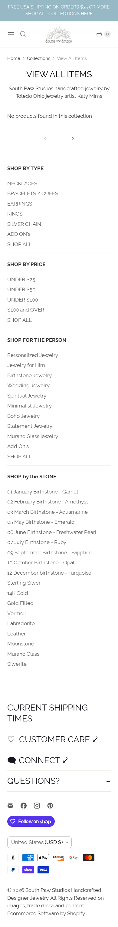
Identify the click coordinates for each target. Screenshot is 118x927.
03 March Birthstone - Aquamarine (47, 512)
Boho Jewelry (23, 416)
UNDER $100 (22, 300)
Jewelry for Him (26, 365)
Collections (38, 58)
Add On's (18, 446)
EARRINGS (19, 204)
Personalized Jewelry (32, 355)
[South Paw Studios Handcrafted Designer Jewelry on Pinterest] (54, 805)
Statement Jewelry (29, 426)
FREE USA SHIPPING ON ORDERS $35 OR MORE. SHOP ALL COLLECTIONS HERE (59, 10)
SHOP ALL (19, 244)
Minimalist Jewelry (29, 406)
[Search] (23, 34)
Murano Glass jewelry (32, 436)
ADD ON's (18, 234)
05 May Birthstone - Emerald (41, 522)
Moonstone (20, 644)
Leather (16, 634)
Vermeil (16, 613)
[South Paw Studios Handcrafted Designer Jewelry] (59, 34)
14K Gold (17, 593)
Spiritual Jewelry (26, 396)
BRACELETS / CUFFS (32, 193)
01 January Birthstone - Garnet (42, 492)
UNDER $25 (21, 279)
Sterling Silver (24, 583)
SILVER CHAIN (24, 224)
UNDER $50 (21, 289)
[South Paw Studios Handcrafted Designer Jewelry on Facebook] (27, 805)
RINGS (14, 214)
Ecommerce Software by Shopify (46, 913)
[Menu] (11, 34)
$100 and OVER (25, 310)
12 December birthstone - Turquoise (49, 573)
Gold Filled (20, 603)
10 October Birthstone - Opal (40, 562)
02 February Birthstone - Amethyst (47, 502)
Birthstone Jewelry (29, 375)
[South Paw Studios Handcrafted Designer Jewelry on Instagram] (40, 805)
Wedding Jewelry (28, 385)
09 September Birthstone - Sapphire (49, 552)
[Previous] (45, 138)
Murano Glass (23, 654)
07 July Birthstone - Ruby (36, 542)
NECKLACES (22, 183)
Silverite (17, 664)
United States (37, 842)
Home (13, 58)
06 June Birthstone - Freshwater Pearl (52, 532)
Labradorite (21, 623)
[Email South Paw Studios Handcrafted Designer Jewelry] (14, 805)
